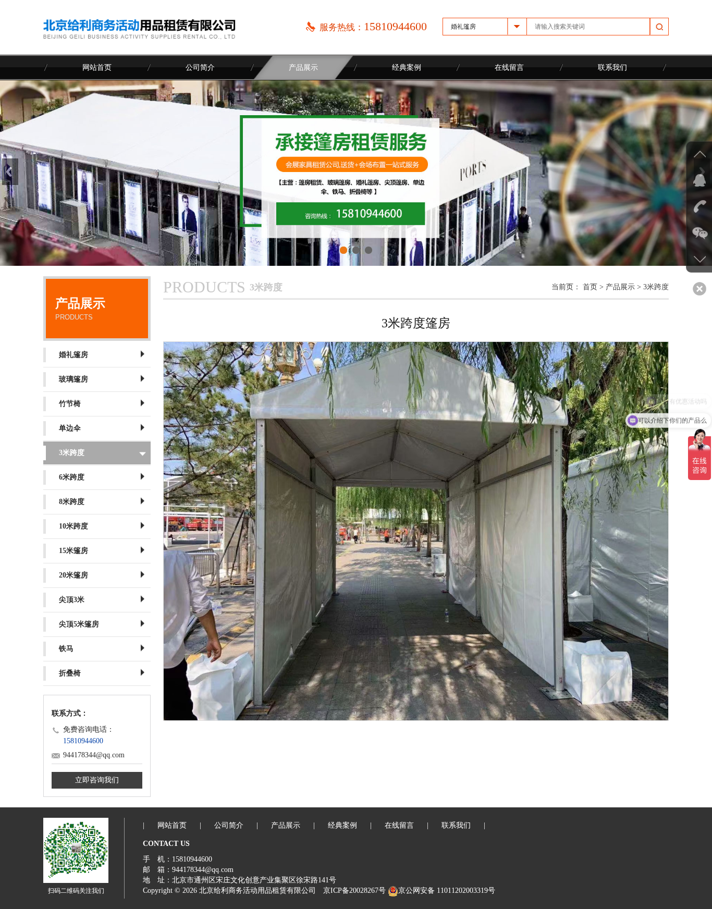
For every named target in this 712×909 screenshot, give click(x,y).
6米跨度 (71, 477)
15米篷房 (73, 551)
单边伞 (70, 428)
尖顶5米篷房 (79, 624)
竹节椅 (70, 404)
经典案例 (406, 67)
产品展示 (303, 67)
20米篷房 (73, 575)
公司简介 (200, 67)
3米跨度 (71, 453)
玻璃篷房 (73, 379)
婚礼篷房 (73, 355)
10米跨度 (73, 526)
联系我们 (612, 67)
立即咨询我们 (97, 780)
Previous (10, 171)
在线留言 (509, 67)
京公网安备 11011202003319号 (446, 890)
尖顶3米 (71, 600)
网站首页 (97, 67)
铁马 (66, 649)
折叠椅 (70, 673)
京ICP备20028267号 (354, 890)
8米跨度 (71, 502)
